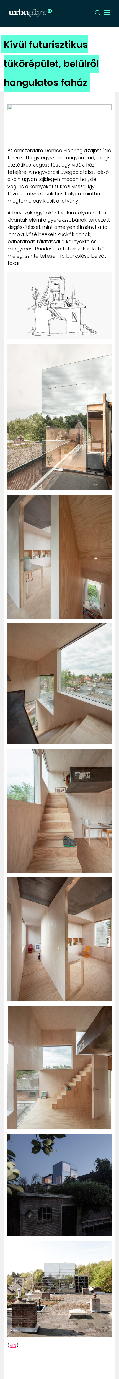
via (13, 1345)
